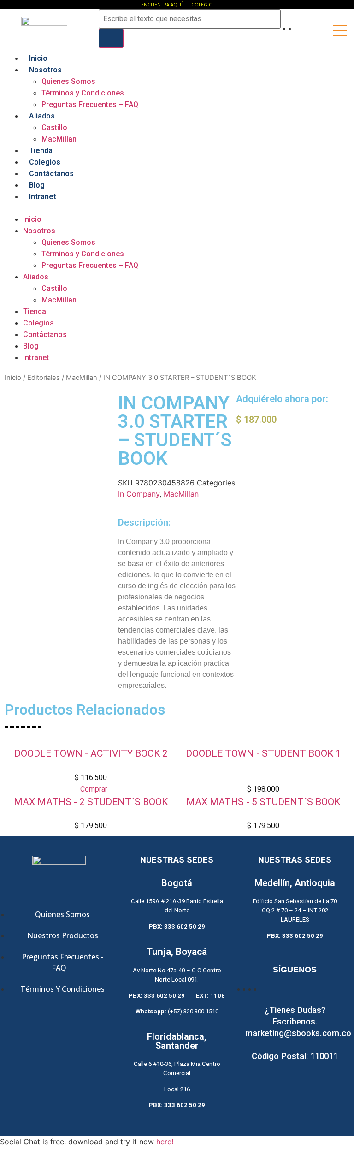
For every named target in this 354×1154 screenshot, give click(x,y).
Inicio (38, 58)
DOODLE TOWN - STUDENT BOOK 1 (263, 753)
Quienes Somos (68, 81)
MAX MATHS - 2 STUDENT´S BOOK (91, 801)
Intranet (42, 196)
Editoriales (43, 377)
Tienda (41, 150)
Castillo (54, 127)
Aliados (42, 116)
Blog (37, 185)
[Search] (111, 38)
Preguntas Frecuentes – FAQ (89, 104)
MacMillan (59, 139)
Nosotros (45, 69)
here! (164, 1141)
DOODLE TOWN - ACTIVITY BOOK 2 (91, 753)
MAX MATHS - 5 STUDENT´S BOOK (263, 801)
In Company (138, 493)
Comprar (93, 789)
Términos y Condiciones (82, 93)
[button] (177, 207)
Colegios (44, 162)
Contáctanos (51, 173)
